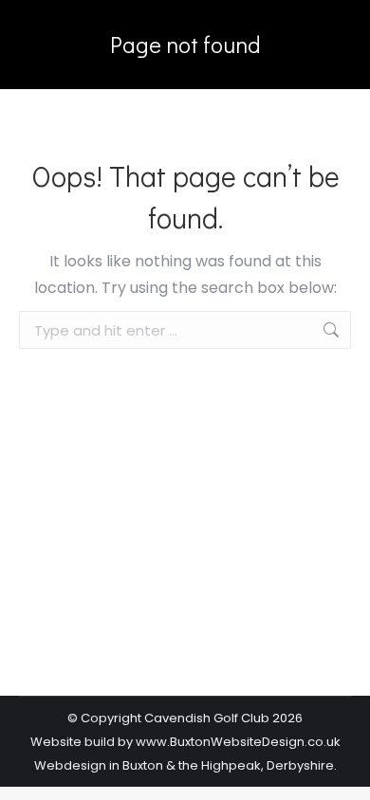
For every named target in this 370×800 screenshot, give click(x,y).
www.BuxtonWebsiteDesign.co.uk (238, 742)
